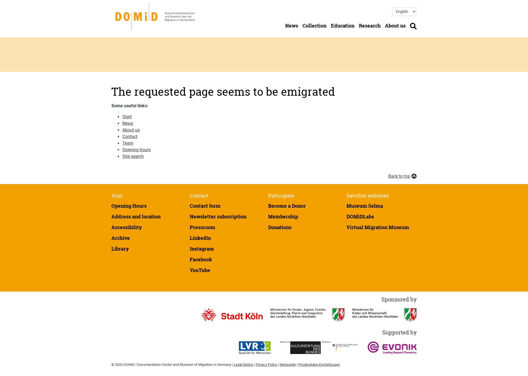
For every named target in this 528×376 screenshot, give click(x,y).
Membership (283, 216)
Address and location (136, 216)
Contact (130, 136)
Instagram (202, 248)
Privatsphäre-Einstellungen (319, 365)
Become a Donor (287, 205)
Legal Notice (243, 365)
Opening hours (136, 149)
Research (370, 25)
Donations (280, 227)
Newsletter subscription (218, 216)
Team (127, 143)
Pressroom (202, 227)
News (291, 25)
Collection (314, 25)
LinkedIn (200, 238)
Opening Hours (129, 205)
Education (342, 25)
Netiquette (288, 365)
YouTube (200, 270)
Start (127, 116)
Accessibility (126, 227)
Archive (120, 238)
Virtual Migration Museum (377, 227)
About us (395, 25)
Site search (133, 156)
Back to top (399, 176)
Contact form (205, 205)
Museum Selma (364, 205)
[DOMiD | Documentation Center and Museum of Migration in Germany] (156, 16)
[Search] (413, 25)
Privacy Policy (266, 365)
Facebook (201, 259)
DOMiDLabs (360, 216)
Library (120, 248)
